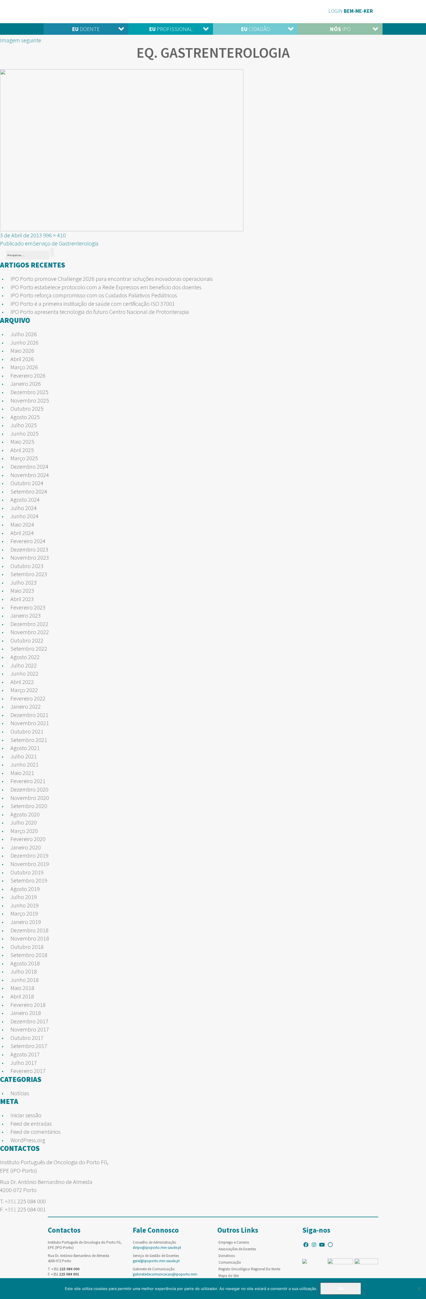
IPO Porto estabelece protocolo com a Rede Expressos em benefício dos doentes (105, 287)
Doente (86, 28)
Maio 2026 (22, 350)
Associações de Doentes (237, 1249)
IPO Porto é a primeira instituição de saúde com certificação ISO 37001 (92, 303)
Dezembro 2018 (29, 930)
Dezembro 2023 (29, 549)
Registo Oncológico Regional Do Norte (249, 1269)
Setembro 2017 (28, 1045)
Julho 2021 (23, 756)
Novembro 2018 (29, 938)
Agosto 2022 (25, 657)
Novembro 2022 (29, 632)
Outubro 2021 (26, 731)
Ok (340, 1288)
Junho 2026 (24, 342)
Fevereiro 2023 (27, 607)
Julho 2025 (23, 425)
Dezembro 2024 (29, 466)
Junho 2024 (24, 516)
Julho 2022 (23, 665)
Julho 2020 (23, 822)
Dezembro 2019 (29, 855)
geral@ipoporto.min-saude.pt (156, 1260)
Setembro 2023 (28, 574)
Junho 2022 (24, 673)
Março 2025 (24, 458)
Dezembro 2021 (29, 714)
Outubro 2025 (26, 408)
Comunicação (230, 1262)
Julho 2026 (23, 334)
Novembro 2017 (29, 1029)
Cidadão (255, 28)
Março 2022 (24, 690)
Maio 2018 (22, 987)
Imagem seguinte (20, 40)
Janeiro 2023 (25, 615)
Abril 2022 (22, 681)
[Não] (419, 1288)
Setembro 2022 (28, 648)
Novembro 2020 (29, 797)
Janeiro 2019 (25, 921)
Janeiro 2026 (25, 383)
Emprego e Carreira (234, 1242)
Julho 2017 (23, 1062)
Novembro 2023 (29, 557)
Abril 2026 (22, 359)
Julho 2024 (23, 508)
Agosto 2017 (25, 1054)
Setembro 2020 (28, 805)
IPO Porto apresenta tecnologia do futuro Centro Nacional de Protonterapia (99, 311)
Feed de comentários (35, 1131)
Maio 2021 (22, 772)
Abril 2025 (22, 450)
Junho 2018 (24, 979)
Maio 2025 (22, 441)
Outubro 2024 (26, 483)
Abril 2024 (22, 532)
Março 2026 (24, 367)
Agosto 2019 (25, 888)
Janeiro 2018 (25, 1012)
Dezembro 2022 (29, 623)
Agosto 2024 (25, 499)
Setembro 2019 (28, 880)
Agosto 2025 (25, 417)
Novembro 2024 (29, 475)
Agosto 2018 (25, 963)
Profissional (170, 28)
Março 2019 (24, 913)
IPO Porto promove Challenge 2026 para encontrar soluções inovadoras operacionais (111, 278)
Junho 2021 (24, 764)
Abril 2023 (22, 599)
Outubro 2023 (26, 566)
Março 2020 (24, 830)
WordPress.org (27, 1140)
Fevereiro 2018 (27, 1004)
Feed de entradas (31, 1123)
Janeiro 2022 (25, 706)
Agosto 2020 (25, 814)
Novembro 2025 (29, 400)
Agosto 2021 (25, 748)
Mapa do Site (229, 1275)
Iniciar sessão (25, 1115)
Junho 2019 (24, 905)
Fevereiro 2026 (27, 375)
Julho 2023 (23, 582)
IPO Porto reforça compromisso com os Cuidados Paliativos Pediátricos (93, 295)
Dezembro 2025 (29, 392)
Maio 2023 (22, 590)
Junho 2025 (24, 433)
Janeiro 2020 (25, 847)
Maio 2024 (22, 524)
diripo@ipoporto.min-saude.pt (157, 1247)
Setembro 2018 (28, 954)
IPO (340, 28)
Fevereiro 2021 (27, 781)
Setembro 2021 (28, 739)
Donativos (227, 1255)
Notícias (19, 1093)
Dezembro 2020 (29, 789)
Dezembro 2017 (29, 1021)
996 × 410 (54, 235)
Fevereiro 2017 (27, 1070)
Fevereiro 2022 (27, 698)
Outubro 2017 (26, 1037)
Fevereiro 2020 (27, 839)
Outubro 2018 (26, 946)
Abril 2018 (22, 996)
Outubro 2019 (26, 872)
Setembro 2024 (28, 491)
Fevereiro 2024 (27, 541)
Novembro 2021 (29, 723)
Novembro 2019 (29, 863)
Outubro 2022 (26, 640)
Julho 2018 (23, 971)
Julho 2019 (23, 896)
